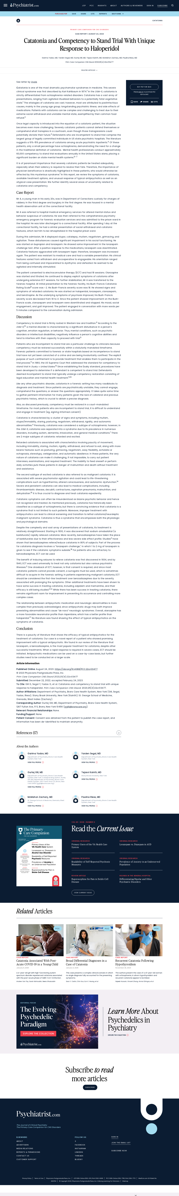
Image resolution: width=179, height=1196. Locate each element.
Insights (102, 5)
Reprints (103, 14)
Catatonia (157, 20)
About (113, 5)
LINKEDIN (79, 1152)
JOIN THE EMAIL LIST (121, 1142)
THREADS (79, 1156)
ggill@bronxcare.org (75, 706)
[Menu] (5, 5)
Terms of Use (38, 1178)
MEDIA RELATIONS (24, 1148)
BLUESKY (79, 1159)
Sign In (150, 5)
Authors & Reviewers (132, 5)
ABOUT (19, 1141)
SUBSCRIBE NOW (119, 1150)
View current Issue (83, 893)
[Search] (172, 5)
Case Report (81, 34)
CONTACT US (22, 1156)
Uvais (34, 81)
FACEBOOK (80, 1145)
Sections (116, 14)
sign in (140, 92)
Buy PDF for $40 (144, 87)
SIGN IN (114, 1137)
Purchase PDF (61, 14)
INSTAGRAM (80, 1148)
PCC (92, 5)
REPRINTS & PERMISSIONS (28, 1152)
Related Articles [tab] (88, 70)
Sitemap (125, 1181)
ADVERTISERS (22, 1145)
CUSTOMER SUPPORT (26, 1159)
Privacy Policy (26, 1178)
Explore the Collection (117, 1035)
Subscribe (162, 5)
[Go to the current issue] (39, 885)
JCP (84, 5)
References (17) (27, 732)
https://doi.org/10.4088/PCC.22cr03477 (76, 669)
